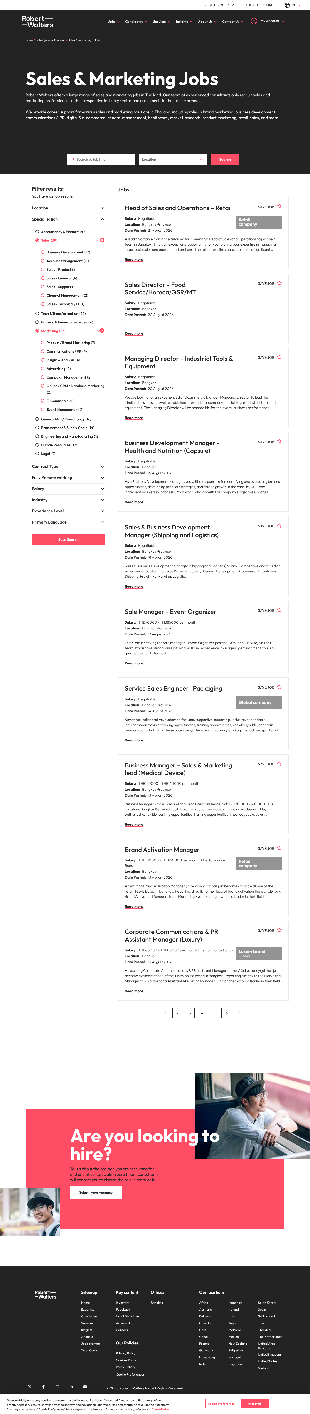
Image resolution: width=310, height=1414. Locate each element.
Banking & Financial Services (68, 322)
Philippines (236, 1350)
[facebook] (43, 1387)
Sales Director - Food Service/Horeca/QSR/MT (160, 288)
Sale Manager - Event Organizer (171, 611)
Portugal (235, 1357)
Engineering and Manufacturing (70, 436)
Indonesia (235, 1303)
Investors (122, 1303)
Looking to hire (259, 5)
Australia (205, 1309)
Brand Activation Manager (162, 849)
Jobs (112, 21)
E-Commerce (60, 401)
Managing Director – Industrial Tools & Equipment (179, 362)
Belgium (205, 1316)
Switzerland (266, 1316)
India (202, 1364)
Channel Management (67, 295)
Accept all (254, 1403)
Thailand (264, 1330)
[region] (155, 1404)
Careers (122, 1330)
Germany (206, 1350)
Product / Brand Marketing (71, 342)
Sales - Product (61, 269)
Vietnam (264, 1368)
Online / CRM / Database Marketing (75, 389)
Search (225, 159)
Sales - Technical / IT (65, 304)
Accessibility (124, 1323)
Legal (48, 453)
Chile (203, 1330)
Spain (262, 1309)
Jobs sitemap (90, 1343)
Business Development (68, 252)
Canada (205, 1323)
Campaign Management (69, 377)
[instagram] (57, 1387)
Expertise (88, 1309)
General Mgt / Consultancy (66, 419)
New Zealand (238, 1343)
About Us (205, 21)
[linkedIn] (71, 1387)
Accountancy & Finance (63, 231)
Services (159, 21)
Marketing (53, 330)
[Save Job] (279, 206)
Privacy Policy (125, 1353)
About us (87, 1337)
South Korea (267, 1303)
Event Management (65, 409)
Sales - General (62, 278)
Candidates (134, 21)
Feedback (123, 1309)
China (203, 1337)
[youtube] (85, 1387)
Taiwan (263, 1323)
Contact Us (230, 21)
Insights (182, 21)
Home (85, 1303)
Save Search (68, 539)
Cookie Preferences (130, 1374)
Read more (134, 259)
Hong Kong (207, 1357)
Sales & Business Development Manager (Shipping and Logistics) (172, 531)
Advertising (59, 368)
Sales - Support (62, 286)
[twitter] (30, 1387)
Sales (49, 240)
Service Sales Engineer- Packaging (173, 688)
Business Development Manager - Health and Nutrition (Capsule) (172, 446)
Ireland (234, 1309)
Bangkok (157, 1303)
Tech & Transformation (63, 313)
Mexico (234, 1337)
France (204, 1343)
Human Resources (59, 445)
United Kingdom (269, 1354)
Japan (233, 1323)
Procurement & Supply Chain (67, 427)
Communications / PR (67, 351)
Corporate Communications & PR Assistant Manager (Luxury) (171, 935)
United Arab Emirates (267, 1345)
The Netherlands (270, 1337)
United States (267, 1361)
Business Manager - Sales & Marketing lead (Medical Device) (178, 769)
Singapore (236, 1364)
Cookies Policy (126, 1360)
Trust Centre (90, 1350)
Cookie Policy (160, 1409)
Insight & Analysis (63, 360)
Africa (203, 1303)
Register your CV (219, 5)
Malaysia (235, 1330)
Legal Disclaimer (128, 1316)
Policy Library (125, 1367)
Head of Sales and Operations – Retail (178, 208)
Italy (232, 1316)
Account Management (68, 260)
